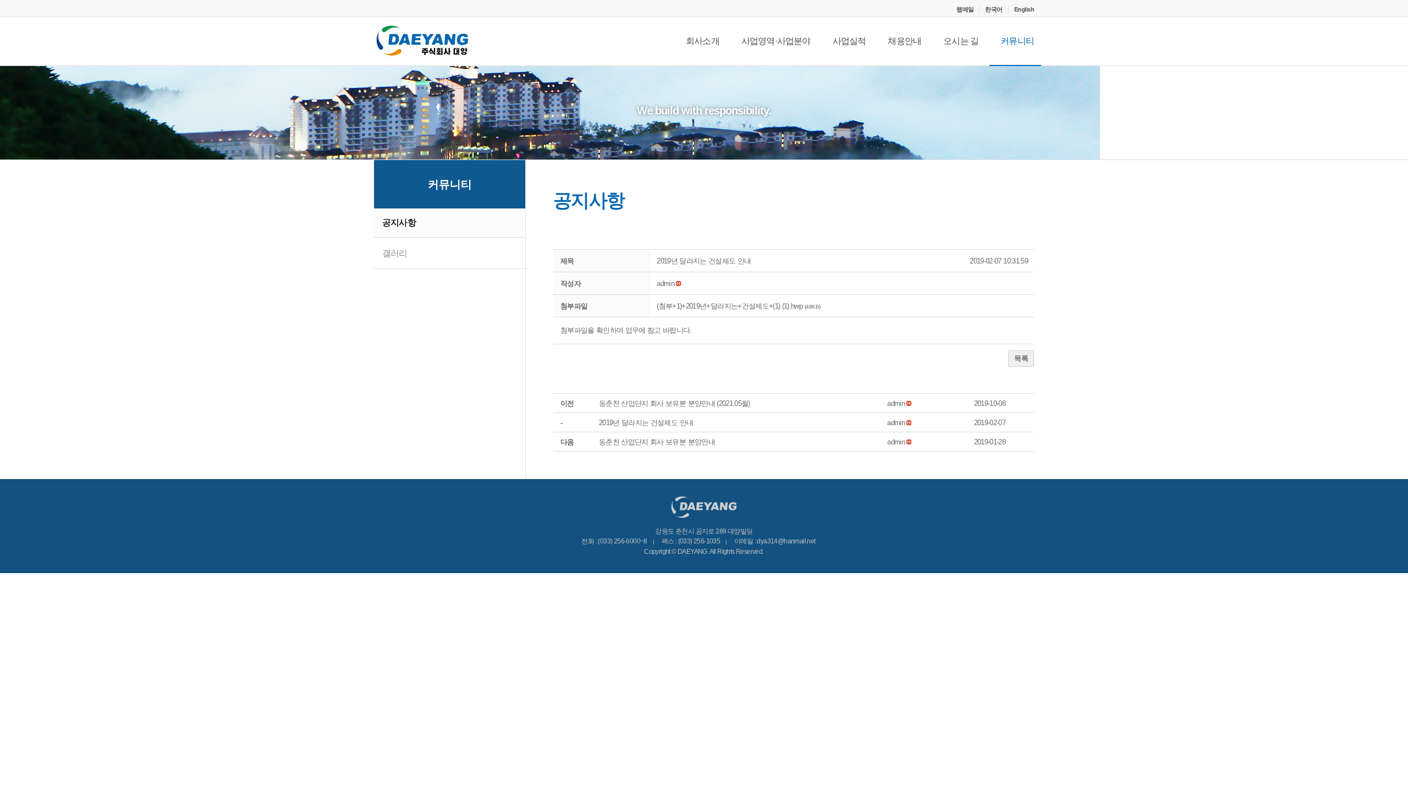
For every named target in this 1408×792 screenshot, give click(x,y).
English (1024, 9)
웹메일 (965, 9)
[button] (665, 283)
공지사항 (399, 222)
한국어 (993, 9)
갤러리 (395, 253)
